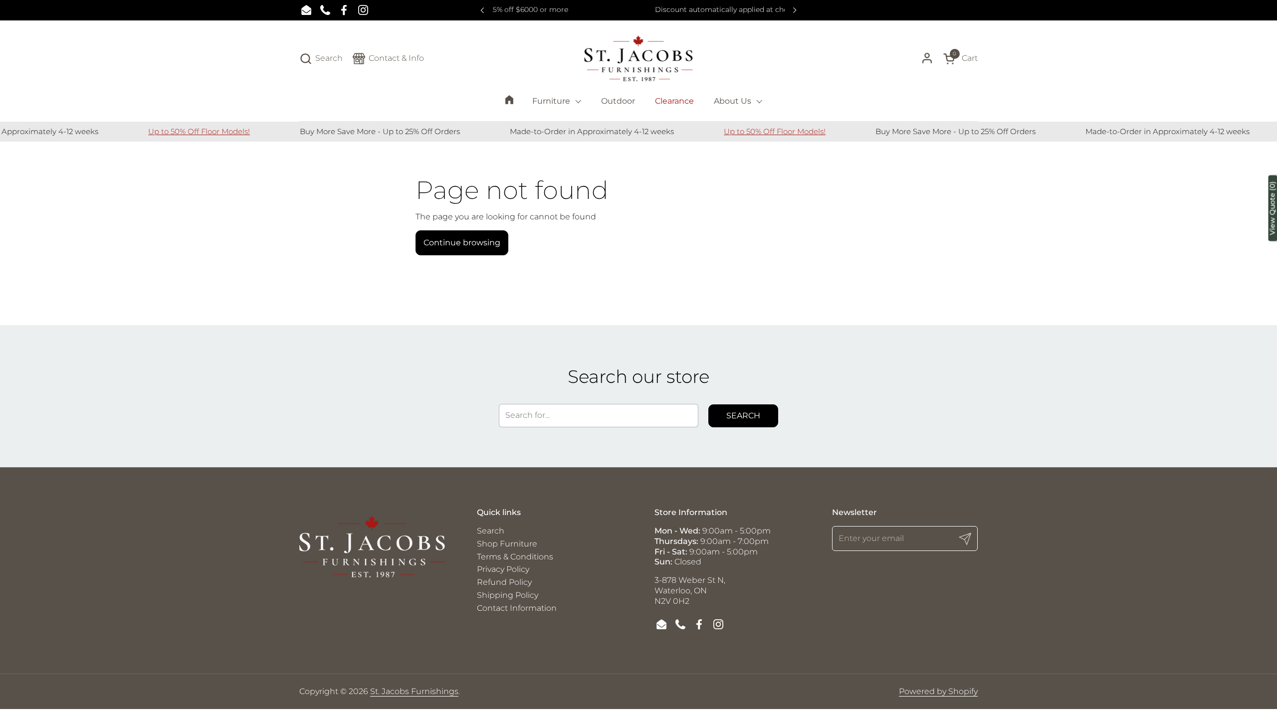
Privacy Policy (503, 569)
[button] (321, 58)
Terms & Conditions (515, 556)
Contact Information (517, 608)
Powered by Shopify (938, 691)
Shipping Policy (507, 595)
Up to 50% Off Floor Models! (183, 131)
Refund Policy (504, 582)
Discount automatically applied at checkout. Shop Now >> (639, 9)
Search (743, 415)
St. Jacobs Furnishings (414, 691)
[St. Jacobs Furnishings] (639, 58)
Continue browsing (462, 242)
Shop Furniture (507, 543)
